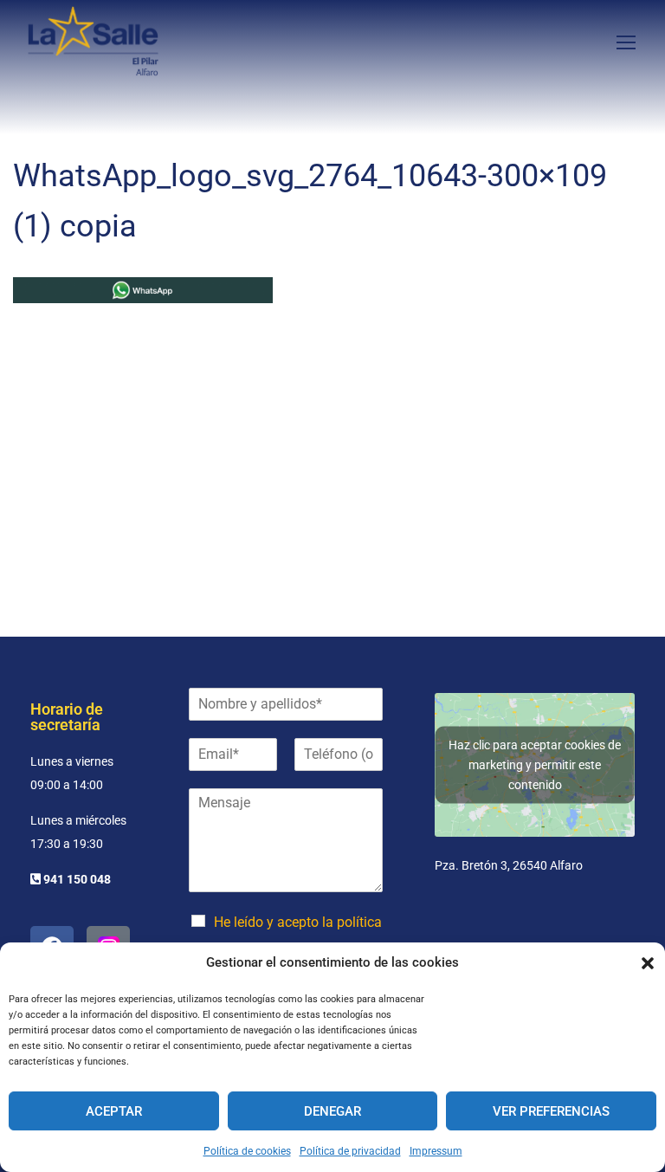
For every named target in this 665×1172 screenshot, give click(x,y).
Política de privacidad (350, 1151)
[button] (647, 963)
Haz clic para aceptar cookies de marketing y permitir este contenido (535, 764)
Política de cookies (247, 1151)
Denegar (332, 1111)
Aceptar (114, 1111)
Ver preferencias (551, 1111)
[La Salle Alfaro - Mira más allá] (93, 41)
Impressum (436, 1151)
